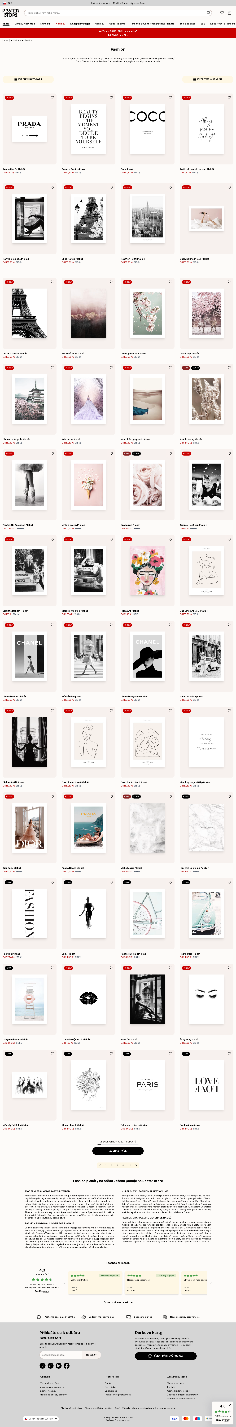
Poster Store (125, 1417)
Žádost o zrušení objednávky (182, 1394)
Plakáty (17, 40)
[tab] (222, 13)
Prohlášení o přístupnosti (118, 1394)
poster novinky (48, 1390)
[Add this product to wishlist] (52, 98)
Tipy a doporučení (49, 1383)
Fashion (28, 40)
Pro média (110, 1387)
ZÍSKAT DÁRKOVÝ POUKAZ (168, 1356)
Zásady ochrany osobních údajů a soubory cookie (148, 1408)
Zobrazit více (118, 1151)
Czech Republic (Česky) (41, 1418)
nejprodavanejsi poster (52, 1387)
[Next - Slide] (211, 1282)
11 (130, 1165)
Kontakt (171, 1387)
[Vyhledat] (209, 13)
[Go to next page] (136, 1165)
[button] (222, 1413)
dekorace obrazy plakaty (53, 1394)
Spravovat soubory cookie (181, 1398)
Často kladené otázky (178, 1390)
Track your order (176, 1383)
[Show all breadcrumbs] (6, 40)
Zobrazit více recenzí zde (118, 1302)
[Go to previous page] (100, 1165)
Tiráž (117, 1408)
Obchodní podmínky (71, 1408)
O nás (108, 1383)
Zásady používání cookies (98, 1408)
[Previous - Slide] (64, 1282)
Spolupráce (111, 1390)
